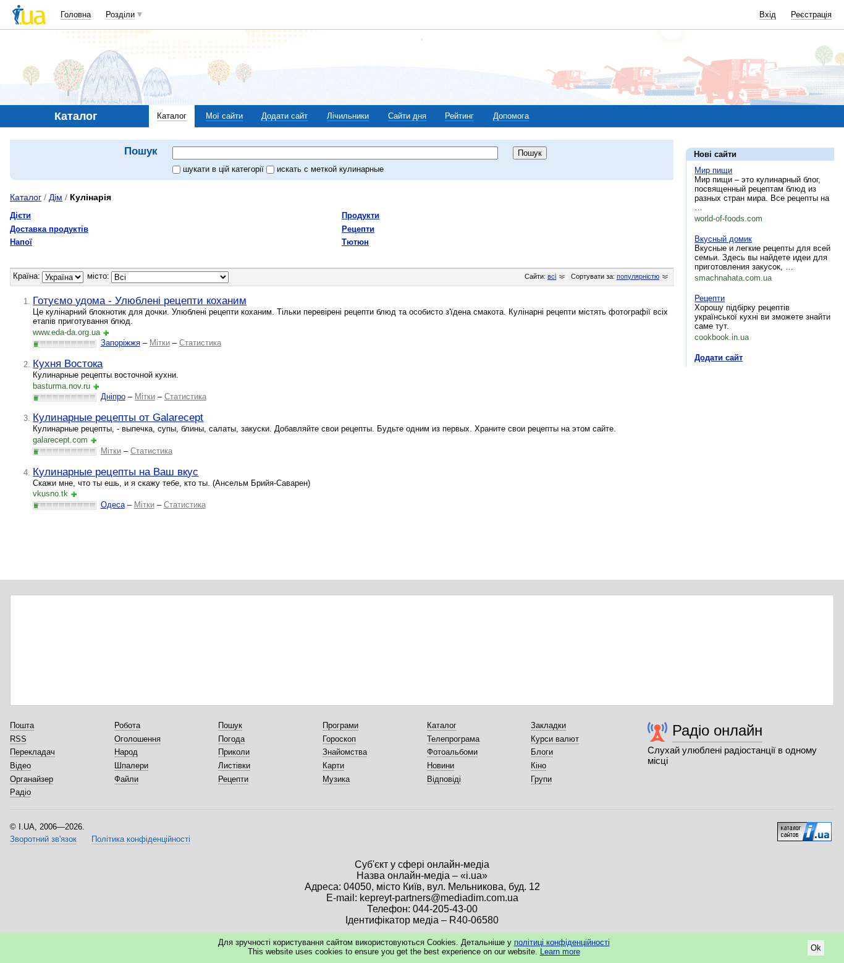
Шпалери (131, 765)
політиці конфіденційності (562, 942)
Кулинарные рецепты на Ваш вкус (115, 471)
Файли (126, 779)
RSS (18, 739)
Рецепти (709, 298)
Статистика (200, 342)
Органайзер (31, 779)
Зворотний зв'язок (43, 839)
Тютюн (355, 242)
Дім (55, 197)
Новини (440, 765)
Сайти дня (407, 116)
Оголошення (137, 739)
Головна (76, 14)
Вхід (767, 14)
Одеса (113, 504)
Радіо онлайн (717, 730)
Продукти (360, 215)
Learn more (560, 951)
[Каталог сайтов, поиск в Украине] (804, 827)
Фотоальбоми (452, 752)
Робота (127, 725)
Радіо (20, 792)
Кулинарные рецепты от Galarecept (118, 417)
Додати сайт (284, 116)
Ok (816, 947)
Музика (336, 779)
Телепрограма (453, 739)
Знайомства (345, 752)
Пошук (230, 725)
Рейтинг (459, 116)
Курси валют (555, 739)
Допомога (511, 116)
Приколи (234, 752)
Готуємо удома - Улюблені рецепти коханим (140, 300)
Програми (340, 725)
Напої (21, 242)
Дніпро (113, 396)
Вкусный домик (723, 239)
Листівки (234, 765)
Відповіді (444, 779)
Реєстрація (811, 14)
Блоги (542, 752)
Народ (126, 752)
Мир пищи (713, 170)
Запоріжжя (120, 342)
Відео (20, 765)
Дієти (20, 215)
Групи (541, 779)
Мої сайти (224, 116)
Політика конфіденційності (140, 839)
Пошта (22, 725)
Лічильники (348, 116)
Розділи (120, 14)
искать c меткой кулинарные (330, 169)
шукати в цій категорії (224, 169)
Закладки (548, 725)
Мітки (160, 342)
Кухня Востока (68, 363)
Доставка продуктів (49, 229)
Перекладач (32, 752)
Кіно (538, 765)
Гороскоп (339, 739)
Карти (333, 765)
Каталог (172, 116)
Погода (231, 739)
